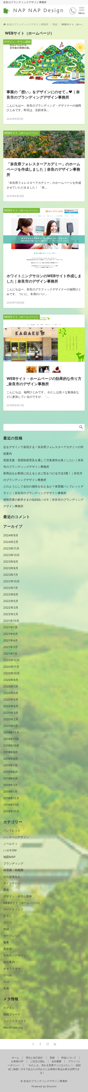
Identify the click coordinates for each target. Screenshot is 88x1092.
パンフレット (11, 830)
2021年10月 (11, 620)
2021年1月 (10, 653)
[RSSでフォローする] (55, 1044)
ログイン (9, 1007)
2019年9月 (10, 752)
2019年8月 (10, 758)
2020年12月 (11, 660)
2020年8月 (10, 680)
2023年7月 (10, 574)
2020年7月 (10, 686)
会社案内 (9, 962)
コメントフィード (14, 1021)
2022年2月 (10, 614)
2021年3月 (10, 647)
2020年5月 (10, 699)
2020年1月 (10, 726)
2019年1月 (10, 791)
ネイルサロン (11, 883)
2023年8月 (10, 568)
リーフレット (11, 935)
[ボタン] (72, 11)
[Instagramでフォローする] (47, 1044)
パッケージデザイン (16, 837)
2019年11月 (11, 739)
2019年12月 (11, 732)
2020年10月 (11, 673)
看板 (6, 889)
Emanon (52, 1086)
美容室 (7, 949)
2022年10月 (11, 581)
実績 (6, 929)
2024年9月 (10, 535)
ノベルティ (10, 843)
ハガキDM (10, 850)
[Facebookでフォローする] (40, 1044)
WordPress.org (13, 1027)
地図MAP (9, 857)
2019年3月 (10, 785)
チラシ (7, 916)
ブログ (7, 922)
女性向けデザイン (14, 955)
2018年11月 (11, 804)
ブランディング (13, 863)
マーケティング (13, 909)
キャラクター (11, 968)
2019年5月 (10, 778)
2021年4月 (10, 640)
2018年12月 (11, 798)
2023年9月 (10, 561)
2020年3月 (10, 712)
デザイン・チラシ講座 (17, 896)
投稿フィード (11, 1014)
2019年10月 (11, 745)
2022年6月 (10, 594)
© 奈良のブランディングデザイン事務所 (44, 1081)
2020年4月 (10, 706)
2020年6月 (10, 693)
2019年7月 (10, 765)
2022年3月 (10, 607)
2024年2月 (10, 542)
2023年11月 (11, 548)
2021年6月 (10, 634)
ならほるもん (11, 876)
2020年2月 (10, 719)
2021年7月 (10, 627)
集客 (6, 942)
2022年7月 (10, 588)
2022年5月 (10, 601)
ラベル (7, 975)
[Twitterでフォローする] (33, 1044)
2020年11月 (11, 666)
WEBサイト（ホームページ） (22, 903)
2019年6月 (10, 772)
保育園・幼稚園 (13, 870)
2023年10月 (11, 555)
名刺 (6, 988)
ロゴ (6, 981)
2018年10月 (11, 811)
